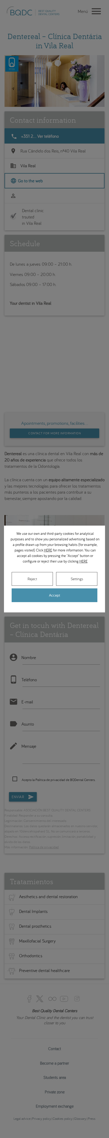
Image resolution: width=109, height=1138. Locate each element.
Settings (77, 578)
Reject (32, 578)
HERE (48, 550)
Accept (54, 595)
